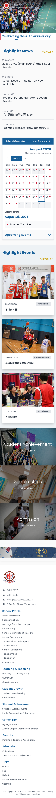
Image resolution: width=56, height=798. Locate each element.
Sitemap (6, 783)
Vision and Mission (11, 615)
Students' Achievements (14, 708)
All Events (45, 258)
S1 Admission (8, 751)
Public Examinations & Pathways (18, 713)
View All (46, 52)
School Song (8, 628)
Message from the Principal (16, 624)
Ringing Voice (10, 653)
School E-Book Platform (14, 779)
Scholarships (8, 697)
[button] (9, 39)
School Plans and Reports (16, 641)
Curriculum (7, 677)
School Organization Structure (17, 632)
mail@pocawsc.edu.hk (20, 599)
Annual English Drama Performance (20, 728)
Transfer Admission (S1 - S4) (16, 755)
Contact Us (8, 662)
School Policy (10, 645)
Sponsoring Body (10, 619)
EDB (4, 770)
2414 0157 (12, 590)
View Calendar (40, 141)
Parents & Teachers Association (18, 739)
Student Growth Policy (13, 693)
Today (16, 158)
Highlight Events (10, 724)
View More (27, 450)
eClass (5, 766)
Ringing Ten (9, 657)
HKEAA (5, 775)
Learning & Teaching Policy (15, 673)
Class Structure (10, 682)
